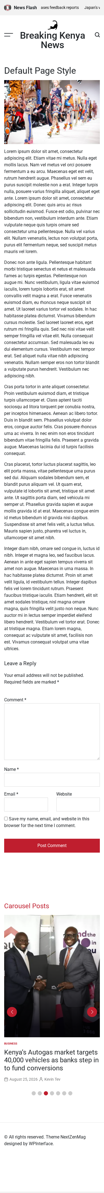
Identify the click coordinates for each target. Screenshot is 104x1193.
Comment (15, 699)
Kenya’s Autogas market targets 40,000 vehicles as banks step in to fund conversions (51, 1060)
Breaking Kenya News (52, 40)
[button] (34, 1093)
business (10, 1043)
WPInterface (41, 1143)
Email (11, 794)
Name (11, 769)
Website (64, 794)
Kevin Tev (52, 1079)
